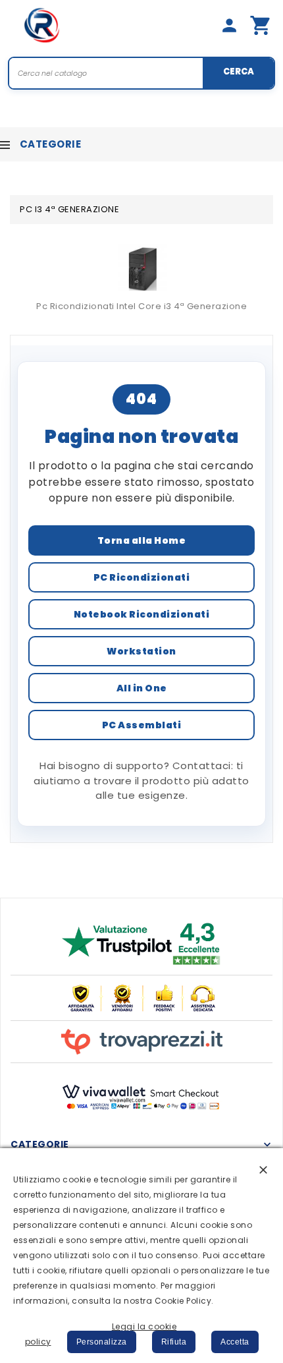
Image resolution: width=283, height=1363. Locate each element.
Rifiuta (174, 1342)
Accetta (234, 1342)
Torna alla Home (141, 540)
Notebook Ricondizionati (142, 614)
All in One (141, 688)
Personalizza (101, 1342)
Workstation (141, 651)
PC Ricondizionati (141, 577)
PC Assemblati (142, 725)
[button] (263, 1168)
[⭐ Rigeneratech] (42, 25)
